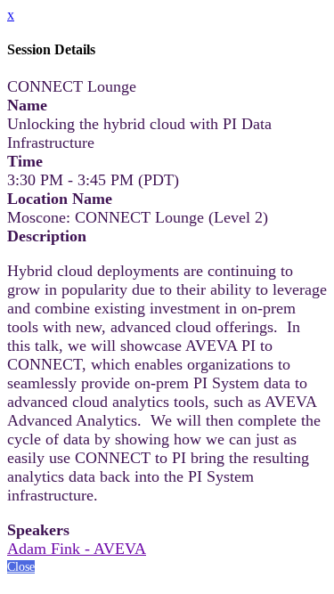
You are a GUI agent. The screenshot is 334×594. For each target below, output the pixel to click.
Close (21, 567)
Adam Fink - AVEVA (76, 548)
